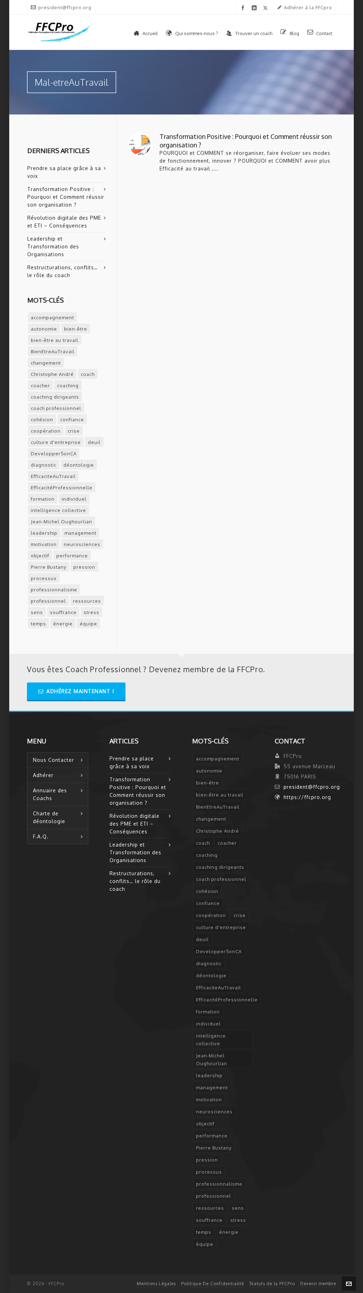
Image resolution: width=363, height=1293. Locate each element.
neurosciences (82, 544)
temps (38, 623)
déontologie (78, 465)
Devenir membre (318, 1283)
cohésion (42, 419)
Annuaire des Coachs (50, 794)
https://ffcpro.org (307, 797)
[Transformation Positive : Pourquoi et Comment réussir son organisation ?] (140, 144)
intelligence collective (58, 510)
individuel (74, 499)
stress (91, 612)
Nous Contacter (53, 760)
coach (88, 374)
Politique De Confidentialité (212, 1283)
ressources (87, 601)
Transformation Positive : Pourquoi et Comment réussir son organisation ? (65, 197)
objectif (40, 555)
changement (46, 363)
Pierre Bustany (48, 567)
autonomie (44, 329)
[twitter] (266, 7)
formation (43, 499)
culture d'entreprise (56, 442)
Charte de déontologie (49, 817)
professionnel (48, 601)
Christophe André (52, 374)
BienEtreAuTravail (52, 351)
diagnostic (43, 465)
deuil (94, 442)
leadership (44, 533)
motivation (44, 544)
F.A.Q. (41, 836)
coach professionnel (56, 408)
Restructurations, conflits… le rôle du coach (62, 271)
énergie (63, 623)
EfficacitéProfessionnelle (62, 487)
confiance (72, 419)
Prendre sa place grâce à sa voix (64, 172)
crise (74, 431)
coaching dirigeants (55, 397)
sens (37, 612)
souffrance (63, 612)
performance (72, 555)
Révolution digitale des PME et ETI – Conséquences (64, 222)
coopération (46, 431)
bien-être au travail (54, 340)
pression (84, 567)
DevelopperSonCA (54, 453)
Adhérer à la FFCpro (308, 7)
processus (44, 578)
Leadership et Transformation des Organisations (53, 246)
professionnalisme (54, 589)
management (80, 533)
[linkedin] (255, 8)
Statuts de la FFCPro (272, 1283)
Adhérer (43, 775)
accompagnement (52, 317)
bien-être (75, 329)
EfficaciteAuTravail (53, 476)
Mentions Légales (156, 1283)
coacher (40, 385)
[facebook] (244, 8)
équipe (88, 623)
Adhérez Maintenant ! (80, 691)
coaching (68, 385)
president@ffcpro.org (64, 7)
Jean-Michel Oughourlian (61, 521)
